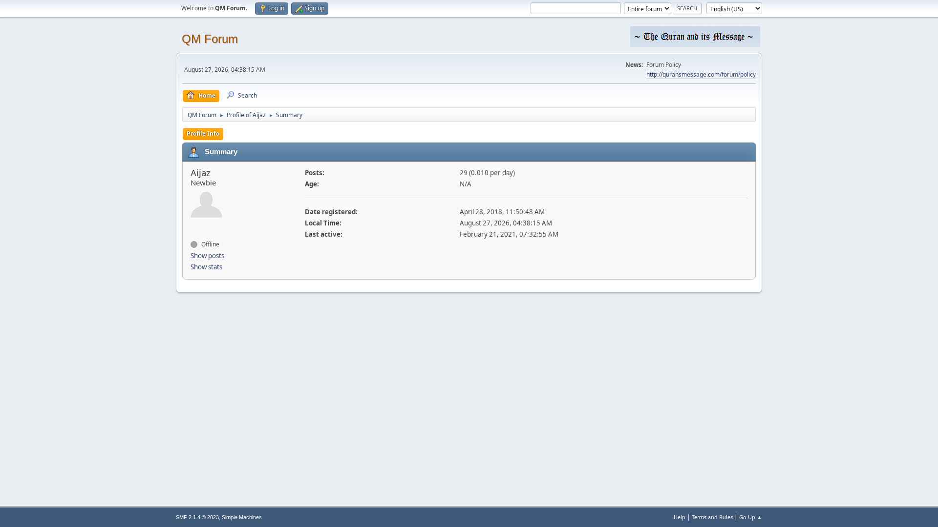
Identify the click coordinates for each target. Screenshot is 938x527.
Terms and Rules (712, 517)
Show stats (206, 267)
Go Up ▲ (750, 517)
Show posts (207, 255)
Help (679, 517)
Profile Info (203, 133)
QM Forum (210, 38)
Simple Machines (242, 517)
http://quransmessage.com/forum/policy (701, 74)
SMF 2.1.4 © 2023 (197, 517)
